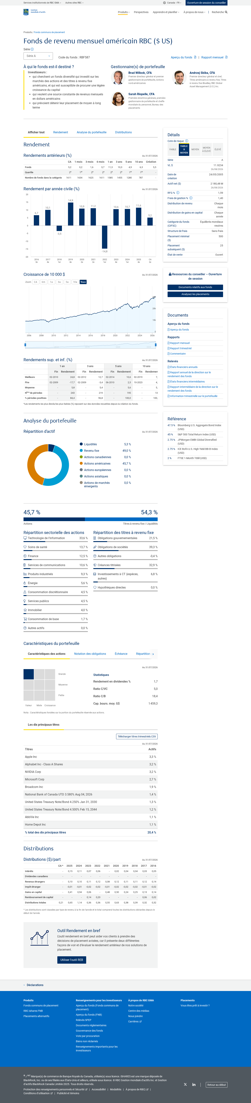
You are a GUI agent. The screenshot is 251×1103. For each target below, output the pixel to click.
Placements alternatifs (36, 1016)
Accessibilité (99, 1089)
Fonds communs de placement (49, 32)
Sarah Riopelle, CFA (141, 94)
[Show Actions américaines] (107, 463)
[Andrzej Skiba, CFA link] (181, 77)
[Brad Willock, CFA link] (119, 77)
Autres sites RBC (73, 2)
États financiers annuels (184, 367)
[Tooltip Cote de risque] (187, 140)
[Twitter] (185, 1084)
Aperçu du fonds (182, 57)
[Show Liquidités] (107, 444)
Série (27, 49)
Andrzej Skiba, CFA (202, 73)
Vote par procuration (88, 1036)
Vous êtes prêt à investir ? (195, 1005)
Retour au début (216, 1084)
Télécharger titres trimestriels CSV (137, 736)
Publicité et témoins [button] (68, 1093)
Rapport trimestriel (180, 348)
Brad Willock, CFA (140, 73)
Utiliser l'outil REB (71, 960)
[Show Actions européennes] (107, 470)
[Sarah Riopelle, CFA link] (119, 98)
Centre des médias (138, 1010)
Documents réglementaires (91, 1025)
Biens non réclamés (87, 1041)
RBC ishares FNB (33, 1010)
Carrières (133, 1021)
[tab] (36, 132)
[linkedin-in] (193, 1084)
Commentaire (178, 353)
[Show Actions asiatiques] (107, 476)
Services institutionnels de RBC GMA (41, 2)
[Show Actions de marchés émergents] (107, 484)
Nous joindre (135, 1016)
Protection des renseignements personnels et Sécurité (54, 1089)
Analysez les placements (195, 294)
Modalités (115, 1089)
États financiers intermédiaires (187, 381)
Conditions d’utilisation (37, 1093)
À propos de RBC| (135, 1089)
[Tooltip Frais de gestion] (191, 198)
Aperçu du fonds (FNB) (89, 1014)
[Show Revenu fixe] (107, 450)
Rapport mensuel (212, 57)
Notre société (135, 1005)
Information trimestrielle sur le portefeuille (193, 396)
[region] (91, 229)
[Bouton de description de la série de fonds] (32, 49)
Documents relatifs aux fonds (195, 287)
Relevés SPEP (83, 1020)
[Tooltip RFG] (178, 192)
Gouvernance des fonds (89, 1030)
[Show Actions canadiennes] (107, 457)
